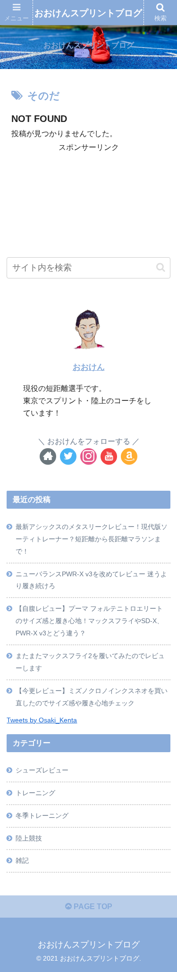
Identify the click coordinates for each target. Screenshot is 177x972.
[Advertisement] (88, 178)
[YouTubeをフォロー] (109, 456)
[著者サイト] (48, 456)
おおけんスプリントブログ (88, 13)
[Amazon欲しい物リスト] (129, 456)
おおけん (89, 367)
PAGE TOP (92, 907)
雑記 (22, 860)
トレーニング (35, 793)
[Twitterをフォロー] (68, 456)
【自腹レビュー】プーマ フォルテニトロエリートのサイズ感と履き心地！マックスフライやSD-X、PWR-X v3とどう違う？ (89, 621)
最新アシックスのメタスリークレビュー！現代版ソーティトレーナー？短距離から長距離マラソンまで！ (92, 539)
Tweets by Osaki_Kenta (42, 720)
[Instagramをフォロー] (88, 456)
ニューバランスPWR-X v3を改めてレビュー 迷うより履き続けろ (91, 580)
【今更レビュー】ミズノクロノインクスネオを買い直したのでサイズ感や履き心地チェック (92, 697)
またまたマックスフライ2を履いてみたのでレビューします (90, 662)
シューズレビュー (42, 770)
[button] (160, 267)
